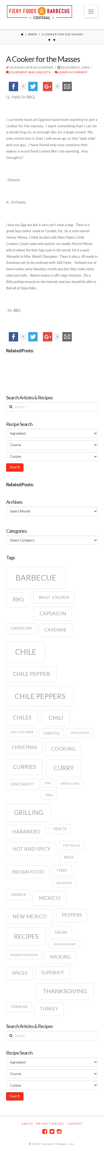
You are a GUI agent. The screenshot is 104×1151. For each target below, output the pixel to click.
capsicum (21, 628)
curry (63, 768)
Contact (75, 1123)
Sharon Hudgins (24, 955)
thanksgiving (65, 991)
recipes (26, 936)
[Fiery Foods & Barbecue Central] (39, 11)
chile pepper (31, 674)
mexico (49, 898)
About (27, 1123)
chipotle (51, 733)
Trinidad (19, 1007)
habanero (26, 832)
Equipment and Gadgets (29, 72)
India (69, 857)
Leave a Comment (73, 72)
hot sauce (72, 845)
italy (62, 870)
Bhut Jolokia (54, 597)
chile (25, 651)
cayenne (55, 630)
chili (56, 717)
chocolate (79, 733)
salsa (61, 932)
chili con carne (22, 732)
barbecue (36, 577)
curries (24, 767)
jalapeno (64, 883)
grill (49, 795)
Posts (32, 34)
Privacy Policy (50, 1123)
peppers (72, 915)
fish (48, 783)
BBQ (18, 599)
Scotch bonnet (65, 944)
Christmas (24, 747)
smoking (60, 957)
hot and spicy (31, 849)
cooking (63, 749)
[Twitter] (52, 1131)
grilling (28, 812)
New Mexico (30, 916)
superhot (52, 972)
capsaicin (52, 613)
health (60, 829)
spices (19, 973)
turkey (49, 1009)
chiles (22, 717)
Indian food (28, 872)
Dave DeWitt (23, 784)
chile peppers (40, 696)
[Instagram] (59, 1131)
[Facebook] (44, 1131)
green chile (70, 783)
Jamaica (18, 894)
